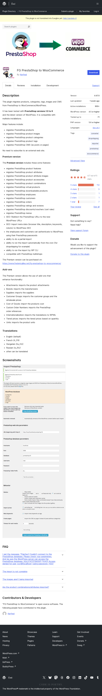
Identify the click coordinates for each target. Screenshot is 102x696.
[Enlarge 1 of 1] (62, 368)
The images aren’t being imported (17, 579)
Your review (75, 207)
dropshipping (94, 138)
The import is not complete (14, 571)
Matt (5, 657)
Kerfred (23, 74)
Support (96, 85)
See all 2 (96, 128)
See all (97, 207)
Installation (36, 85)
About (5, 632)
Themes (31, 636)
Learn (54, 632)
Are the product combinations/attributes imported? (25, 587)
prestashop (94, 149)
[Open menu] (98, 3)
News (5, 636)
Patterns (31, 645)
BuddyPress (9, 666)
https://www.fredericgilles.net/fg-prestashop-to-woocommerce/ (31, 263)
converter (95, 133)
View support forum (79, 230)
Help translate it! (70, 18)
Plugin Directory (9, 11)
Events (80, 636)
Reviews (21, 85)
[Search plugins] (28, 26)
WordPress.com (10, 653)
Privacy (5, 645)
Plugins (30, 641)
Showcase (32, 632)
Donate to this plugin (79, 254)
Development (53, 85)
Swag (81, 645)
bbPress (7, 662)
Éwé (10, 677)
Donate (81, 641)
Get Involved (83, 632)
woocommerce (93, 154)
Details (8, 85)
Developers (57, 641)
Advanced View (77, 160)
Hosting (6, 641)
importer (95, 143)
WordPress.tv (59, 645)
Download (93, 72)
